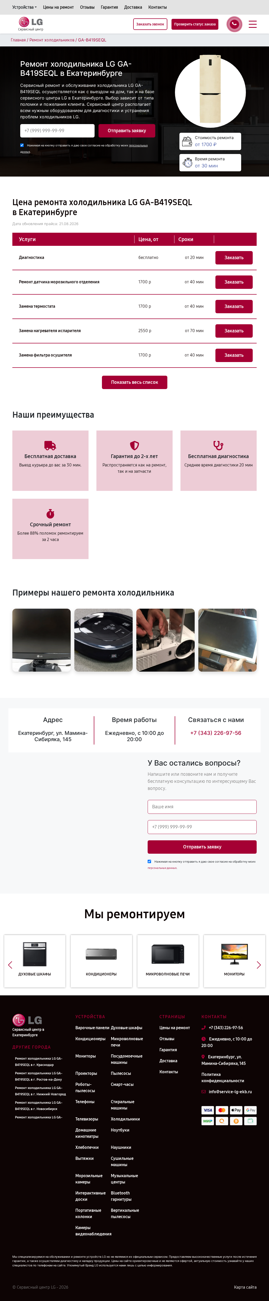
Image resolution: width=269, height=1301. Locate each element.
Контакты (157, 7)
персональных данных (162, 868)
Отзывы (87, 7)
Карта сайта (245, 1287)
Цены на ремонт (58, 7)
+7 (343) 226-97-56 (215, 733)
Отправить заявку (127, 131)
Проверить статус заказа (195, 24)
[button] (10, 965)
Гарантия (109, 7)
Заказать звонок (150, 24)
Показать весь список (134, 382)
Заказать (234, 258)
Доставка (133, 7)
